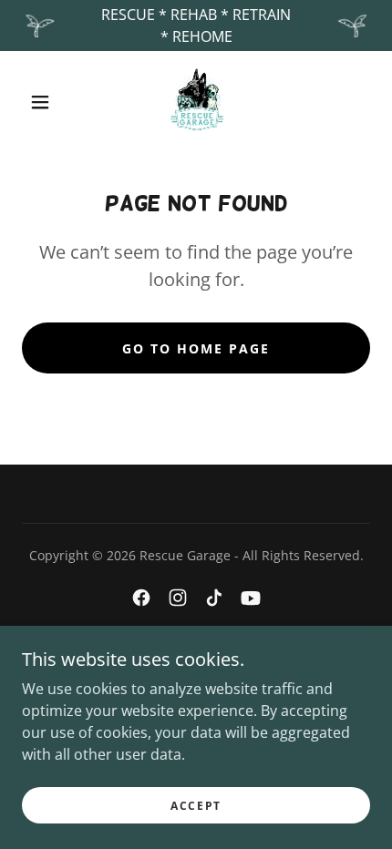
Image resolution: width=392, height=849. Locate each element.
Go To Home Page (196, 348)
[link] (196, 102)
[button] (40, 102)
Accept (196, 805)
